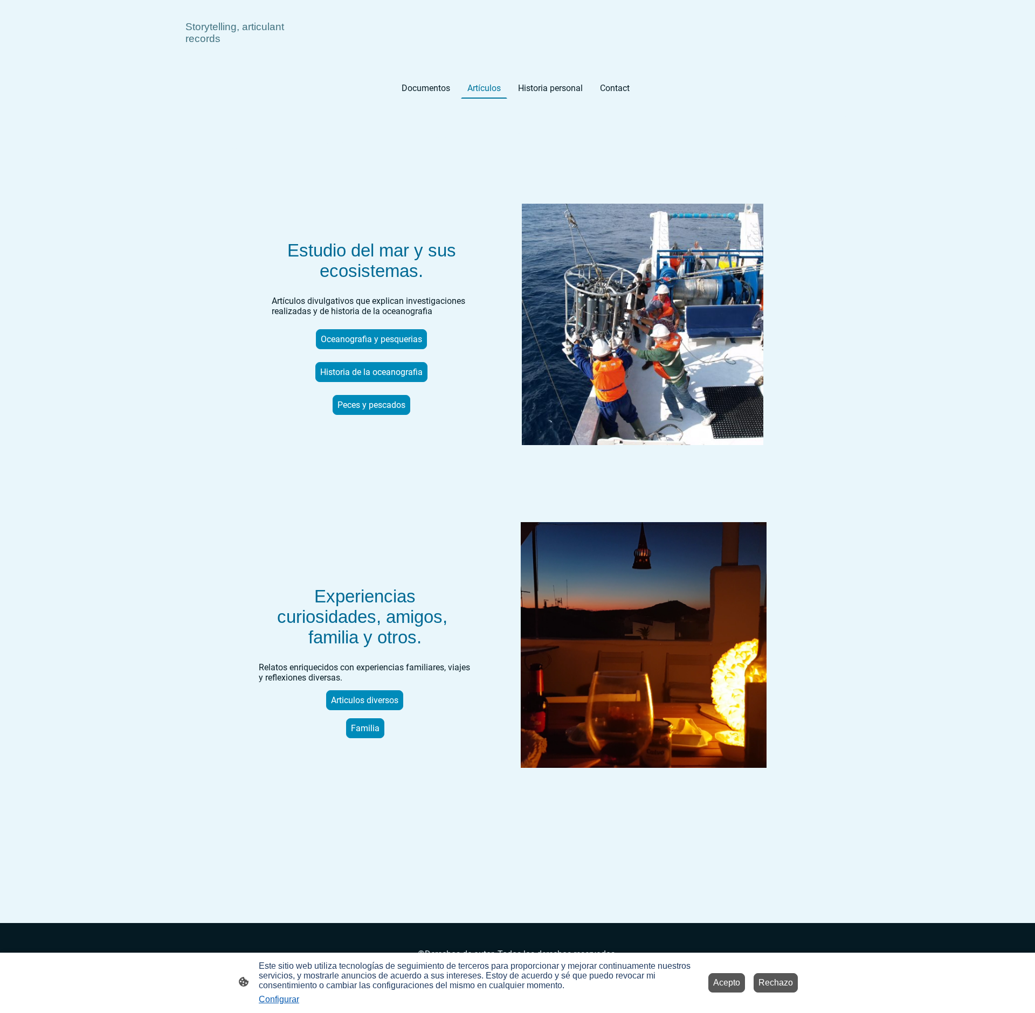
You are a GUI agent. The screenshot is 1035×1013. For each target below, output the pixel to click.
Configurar (279, 999)
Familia (365, 728)
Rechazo (775, 982)
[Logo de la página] (237, 55)
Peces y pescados (371, 405)
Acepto (726, 982)
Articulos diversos (364, 700)
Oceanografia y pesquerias (371, 339)
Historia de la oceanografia (371, 372)
